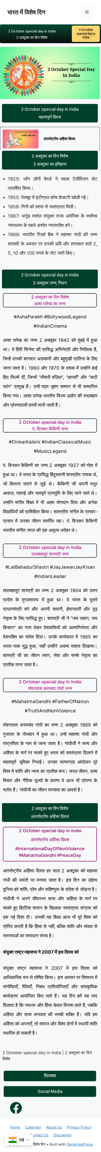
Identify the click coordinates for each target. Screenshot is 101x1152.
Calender (33, 1127)
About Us (54, 1127)
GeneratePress (80, 1144)
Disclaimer (62, 1135)
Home (15, 1127)
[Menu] (87, 12)
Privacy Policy (79, 1127)
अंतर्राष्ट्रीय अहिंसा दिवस (59, 139)
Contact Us (39, 1135)
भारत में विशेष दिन (26, 12)
